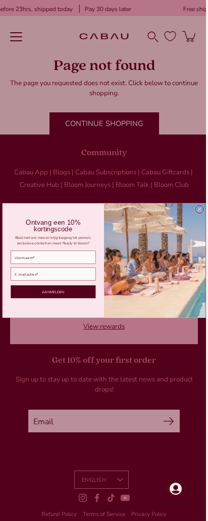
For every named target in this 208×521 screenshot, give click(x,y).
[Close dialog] (195, 209)
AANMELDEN (49, 291)
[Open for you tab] (168, 489)
